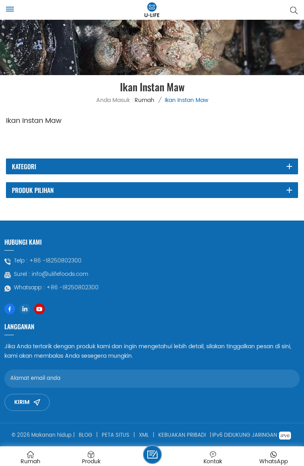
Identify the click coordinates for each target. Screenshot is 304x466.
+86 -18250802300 (55, 261)
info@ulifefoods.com (60, 274)
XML (144, 436)
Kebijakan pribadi (182, 436)
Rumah (144, 100)
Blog (85, 436)
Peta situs (115, 436)
